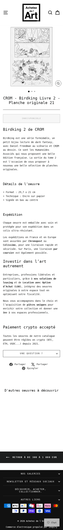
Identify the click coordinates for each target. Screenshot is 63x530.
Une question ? (31, 353)
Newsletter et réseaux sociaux (31, 481)
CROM (56, 146)
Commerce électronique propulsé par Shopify (31, 527)
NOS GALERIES (31, 473)
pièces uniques (36, 304)
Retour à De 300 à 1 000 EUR (34, 457)
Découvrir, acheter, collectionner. (30, 490)
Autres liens (31, 499)
